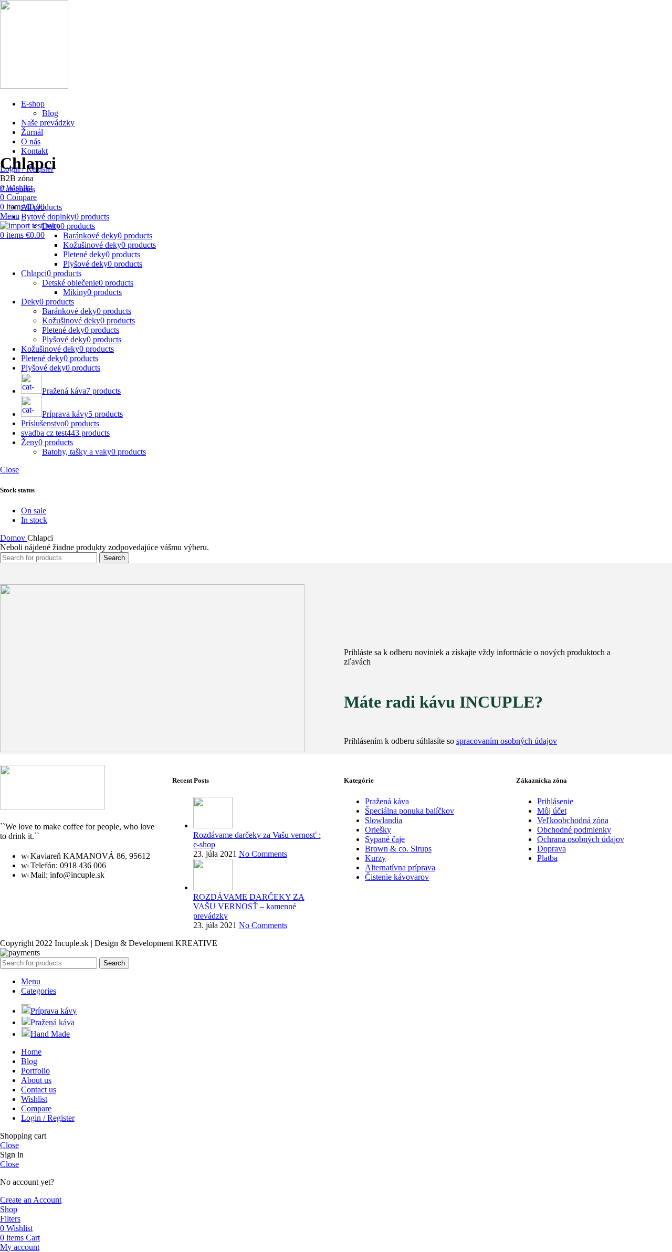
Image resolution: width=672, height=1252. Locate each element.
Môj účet (551, 810)
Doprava (551, 848)
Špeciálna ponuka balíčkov (409, 810)
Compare (36, 1108)
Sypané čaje (385, 839)
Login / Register (48, 1117)
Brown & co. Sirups (398, 848)
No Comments (263, 853)
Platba (547, 858)
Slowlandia (383, 820)
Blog (50, 113)
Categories (17, 189)
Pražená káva (387, 801)
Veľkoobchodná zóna (572, 820)
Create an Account (30, 1199)
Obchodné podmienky (574, 829)
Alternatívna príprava (400, 867)
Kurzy (375, 858)
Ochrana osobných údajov (580, 839)
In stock (34, 519)
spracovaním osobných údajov (506, 741)
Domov (13, 537)
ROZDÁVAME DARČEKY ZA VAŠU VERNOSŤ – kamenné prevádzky (248, 906)
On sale (33, 510)
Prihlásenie (555, 801)
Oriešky (378, 829)
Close (9, 469)
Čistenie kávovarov (397, 876)
